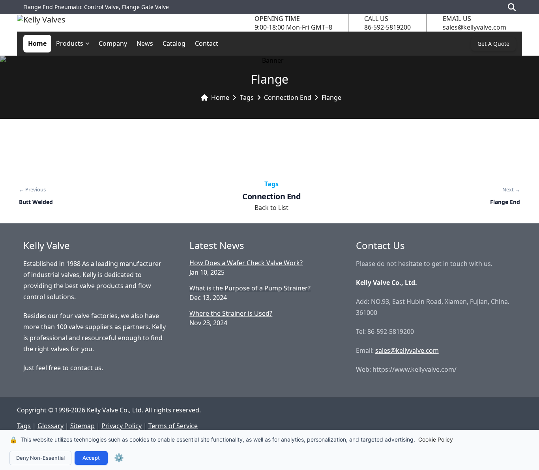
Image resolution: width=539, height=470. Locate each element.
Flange (331, 97)
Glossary (50, 425)
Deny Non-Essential (40, 458)
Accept (91, 458)
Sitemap (82, 425)
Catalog (174, 43)
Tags (247, 97)
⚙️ (119, 458)
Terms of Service (173, 425)
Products (69, 43)
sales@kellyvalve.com (474, 27)
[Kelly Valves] (41, 23)
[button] (89, 43)
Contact (206, 43)
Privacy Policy (121, 425)
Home (37, 43)
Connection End (287, 97)
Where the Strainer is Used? (230, 313)
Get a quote (493, 43)
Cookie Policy (435, 439)
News (145, 43)
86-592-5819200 (387, 27)
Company (113, 43)
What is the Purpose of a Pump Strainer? (250, 288)
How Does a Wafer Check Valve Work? (246, 262)
